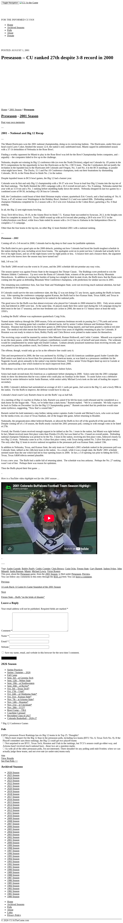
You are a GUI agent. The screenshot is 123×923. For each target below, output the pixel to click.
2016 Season (13, 799)
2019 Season (13, 791)
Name (5, 636)
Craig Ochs (70, 568)
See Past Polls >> (9, 761)
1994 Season (13, 859)
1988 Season (13, 875)
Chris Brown (57, 568)
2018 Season (13, 794)
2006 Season (13, 826)
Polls (9, 30)
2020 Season (13, 788)
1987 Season (13, 877)
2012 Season (13, 810)
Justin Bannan (16, 571)
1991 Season (13, 867)
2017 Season (13, 797)
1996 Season (13, 853)
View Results (7, 758)
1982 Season (13, 891)
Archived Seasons (15, 27)
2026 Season (13, 772)
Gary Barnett (96, 568)
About (10, 33)
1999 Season (13, 845)
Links (10, 912)
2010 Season (13, 815)
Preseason (29, 109)
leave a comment (84, 576)
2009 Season (13, 818)
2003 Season (13, 834)
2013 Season (13, 807)
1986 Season (13, 880)
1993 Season (13, 861)
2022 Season (13, 783)
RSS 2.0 (58, 576)
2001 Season (15, 109)
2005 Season (13, 829)
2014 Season (13, 805)
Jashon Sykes (109, 568)
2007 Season (13, 823)
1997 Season (13, 850)
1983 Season (13, 888)
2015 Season (13, 802)
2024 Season (13, 778)
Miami (27, 571)
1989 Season (13, 872)
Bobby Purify (28, 568)
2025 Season (13, 775)
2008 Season (13, 821)
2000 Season (13, 842)
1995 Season (13, 856)
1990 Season (13, 869)
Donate (10, 35)
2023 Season (13, 780)
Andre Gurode (14, 568)
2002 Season (13, 837)
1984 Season (13, 885)
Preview (86, 574)
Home (10, 25)
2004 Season (13, 832)
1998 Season (13, 848)
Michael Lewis (39, 571)
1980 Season (13, 896)
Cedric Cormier (43, 568)
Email (5, 641)
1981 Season (13, 894)
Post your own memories (13, 122)
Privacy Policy (14, 915)
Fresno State (83, 568)
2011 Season (13, 813)
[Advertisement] (55, 11)
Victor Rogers (53, 571)
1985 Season (13, 883)
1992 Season (13, 864)
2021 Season (13, 786)
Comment (6, 630)
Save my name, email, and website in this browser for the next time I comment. (42, 652)
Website (5, 647)
